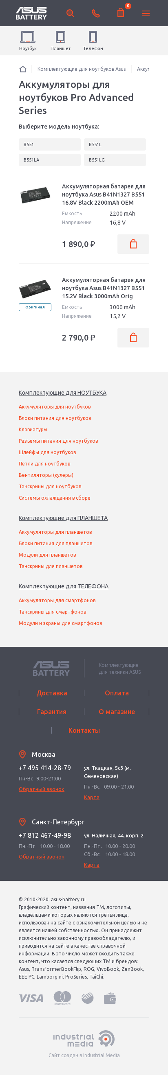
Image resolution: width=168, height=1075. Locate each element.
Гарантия (51, 711)
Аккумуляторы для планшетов (55, 532)
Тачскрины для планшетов (50, 566)
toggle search (70, 13)
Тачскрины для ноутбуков (50, 486)
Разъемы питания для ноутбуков (58, 441)
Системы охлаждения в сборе (55, 497)
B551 (29, 144)
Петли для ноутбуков (44, 463)
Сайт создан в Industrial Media (84, 1055)
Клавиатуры (33, 429)
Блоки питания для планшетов (55, 543)
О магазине (117, 711)
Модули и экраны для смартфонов (60, 623)
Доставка (51, 693)
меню (146, 13)
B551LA (31, 159)
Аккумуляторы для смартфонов (57, 600)
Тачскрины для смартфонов (52, 611)
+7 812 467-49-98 (45, 835)
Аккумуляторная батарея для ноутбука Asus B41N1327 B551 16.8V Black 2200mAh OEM (104, 194)
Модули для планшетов (47, 554)
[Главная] (23, 69)
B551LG (97, 159)
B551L (95, 144)
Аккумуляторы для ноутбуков (55, 406)
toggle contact (95, 13)
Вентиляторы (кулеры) (46, 475)
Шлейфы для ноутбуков (47, 452)
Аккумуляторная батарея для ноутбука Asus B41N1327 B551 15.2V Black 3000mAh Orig (104, 288)
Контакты (84, 730)
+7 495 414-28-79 (45, 767)
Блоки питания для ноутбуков (55, 418)
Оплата (117, 693)
